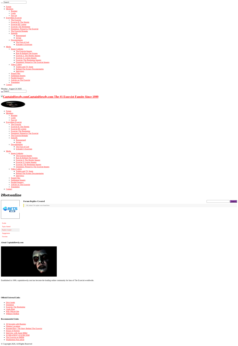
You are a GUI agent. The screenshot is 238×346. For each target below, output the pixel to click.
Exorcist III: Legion (18, 24)
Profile (4, 223)
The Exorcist (16, 20)
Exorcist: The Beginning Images (28, 60)
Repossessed (21, 36)
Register (14, 11)
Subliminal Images (18, 76)
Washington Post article (15, 340)
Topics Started (6, 226)
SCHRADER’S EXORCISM (18, 335)
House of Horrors (13, 331)
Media (8, 47)
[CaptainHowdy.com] (13, 107)
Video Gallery (16, 64)
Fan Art (14, 15)
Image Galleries (17, 49)
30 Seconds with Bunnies (16, 324)
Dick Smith (10, 302)
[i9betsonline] (10, 221)
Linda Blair (10, 309)
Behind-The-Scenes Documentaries (30, 69)
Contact (9, 85)
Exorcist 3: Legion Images (26, 58)
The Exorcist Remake (19, 31)
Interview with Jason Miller (16, 333)
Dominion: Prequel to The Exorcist (24, 29)
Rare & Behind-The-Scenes (27, 53)
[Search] (2, 2)
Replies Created (6, 230)
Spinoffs (14, 33)
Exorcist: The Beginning (20, 27)
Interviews (20, 71)
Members (9, 9)
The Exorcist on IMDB (15, 337)
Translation (15, 82)
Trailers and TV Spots (24, 67)
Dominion (10, 305)
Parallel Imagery (17, 78)
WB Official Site (12, 311)
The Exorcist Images (24, 51)
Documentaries (17, 40)
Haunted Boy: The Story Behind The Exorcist (24, 328)
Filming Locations (13, 326)
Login (13, 13)
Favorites (5, 236)
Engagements (6, 233)
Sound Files (15, 73)
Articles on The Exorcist (20, 80)
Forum (8, 7)
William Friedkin (12, 314)
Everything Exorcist (14, 18)
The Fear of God (22, 42)
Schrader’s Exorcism (24, 44)
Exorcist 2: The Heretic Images (28, 56)
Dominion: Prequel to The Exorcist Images (32, 62)
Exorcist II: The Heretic (20, 22)
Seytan (18, 38)
